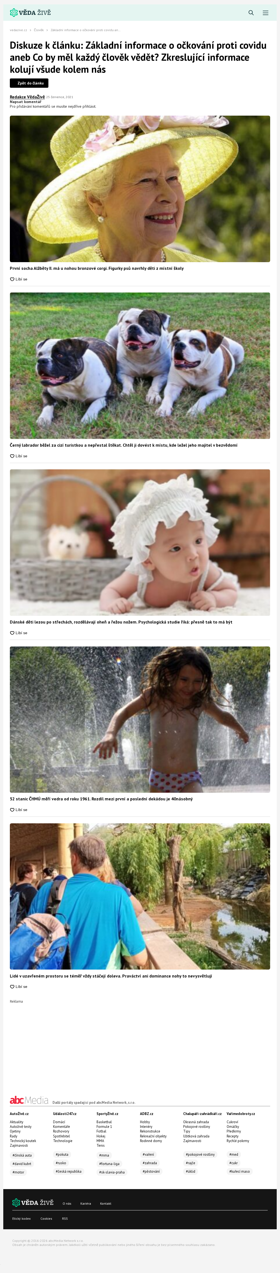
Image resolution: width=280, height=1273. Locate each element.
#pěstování (151, 1171)
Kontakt (105, 1203)
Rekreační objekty (153, 1136)
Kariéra (85, 1203)
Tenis (101, 1145)
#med (233, 1154)
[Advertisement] (140, 1041)
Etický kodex (21, 1218)
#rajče (190, 1163)
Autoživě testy (20, 1126)
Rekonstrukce (150, 1131)
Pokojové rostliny (196, 1126)
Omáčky (233, 1126)
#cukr (233, 1163)
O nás (67, 1203)
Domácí (59, 1122)
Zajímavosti (19, 1145)
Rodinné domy (151, 1141)
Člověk (39, 30)
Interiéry (146, 1126)
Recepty (232, 1136)
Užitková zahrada (196, 1136)
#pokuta (62, 1154)
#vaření (148, 1154)
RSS (65, 1218)
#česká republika (68, 1171)
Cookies (46, 1218)
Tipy (186, 1131)
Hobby (145, 1122)
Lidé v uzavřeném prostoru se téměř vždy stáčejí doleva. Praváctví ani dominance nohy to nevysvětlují (111, 976)
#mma (104, 1155)
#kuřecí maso (239, 1171)
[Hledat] (251, 13)
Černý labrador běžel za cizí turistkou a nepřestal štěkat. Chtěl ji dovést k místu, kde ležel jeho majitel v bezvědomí (124, 445)
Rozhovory (61, 1131)
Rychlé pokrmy (238, 1141)
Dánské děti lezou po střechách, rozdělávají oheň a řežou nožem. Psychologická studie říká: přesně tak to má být (121, 622)
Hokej (101, 1136)
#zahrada (150, 1163)
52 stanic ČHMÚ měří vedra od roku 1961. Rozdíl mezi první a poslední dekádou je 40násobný (101, 798)
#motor (18, 1172)
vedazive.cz (18, 30)
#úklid (190, 1171)
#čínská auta (22, 1155)
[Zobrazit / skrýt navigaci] (265, 13)
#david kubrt (22, 1163)
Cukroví (232, 1122)
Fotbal (101, 1131)
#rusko (61, 1163)
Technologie (62, 1141)
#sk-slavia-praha (112, 1172)
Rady (13, 1136)
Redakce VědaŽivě (27, 97)
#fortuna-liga (109, 1163)
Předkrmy (234, 1131)
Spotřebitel (61, 1136)
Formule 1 (104, 1126)
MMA (100, 1141)
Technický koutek (23, 1141)
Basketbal (104, 1122)
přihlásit (89, 106)
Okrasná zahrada (196, 1122)
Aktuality (16, 1122)
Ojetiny (15, 1131)
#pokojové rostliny (200, 1154)
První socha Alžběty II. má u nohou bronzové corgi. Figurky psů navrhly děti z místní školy (97, 268)
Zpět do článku (31, 83)
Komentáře (61, 1126)
